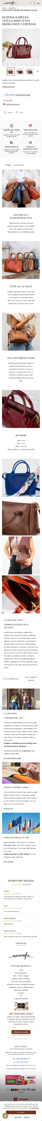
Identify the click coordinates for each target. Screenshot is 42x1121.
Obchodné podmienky (21, 990)
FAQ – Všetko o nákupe (21, 976)
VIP (21, 996)
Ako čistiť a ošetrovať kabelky (21, 981)
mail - (21, 1059)
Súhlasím (22, 1112)
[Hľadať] (30, 3)
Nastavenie (18, 1117)
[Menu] (38, 3)
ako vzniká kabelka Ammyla (12, 758)
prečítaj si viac (8, 808)
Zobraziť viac (21, 943)
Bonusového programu (23, 95)
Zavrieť (34, 117)
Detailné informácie (8, 87)
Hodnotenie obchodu (21, 880)
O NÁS (21, 970)
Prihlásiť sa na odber (21, 1032)
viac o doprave (8, 861)
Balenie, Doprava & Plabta (21, 979)
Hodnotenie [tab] (18, 165)
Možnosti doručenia (12, 104)
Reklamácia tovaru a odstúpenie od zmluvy (21, 984)
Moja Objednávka (21, 973)
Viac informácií (34, 1108)
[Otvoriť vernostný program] (5, 1116)
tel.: (21, 1062)
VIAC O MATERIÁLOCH (11, 679)
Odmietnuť (27, 1117)
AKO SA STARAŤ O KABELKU (31, 678)
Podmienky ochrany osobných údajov (21, 987)
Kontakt (21, 993)
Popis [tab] (8, 165)
